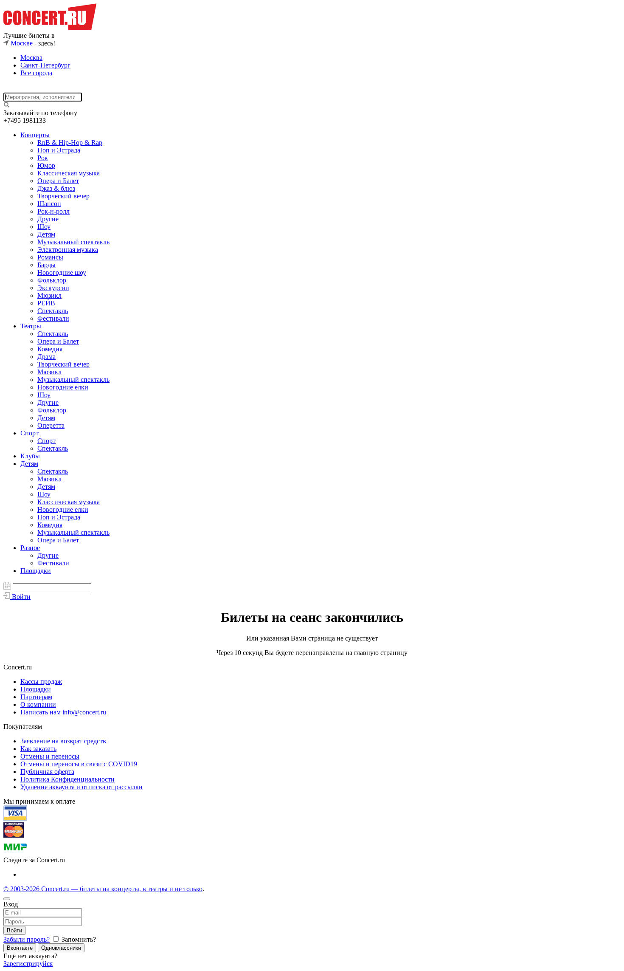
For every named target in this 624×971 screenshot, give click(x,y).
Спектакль (52, 310)
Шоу (44, 226)
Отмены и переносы (49, 756)
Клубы (30, 456)
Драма (46, 356)
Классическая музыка (68, 173)
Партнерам (36, 696)
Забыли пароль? (26, 939)
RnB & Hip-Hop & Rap (69, 142)
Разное (30, 547)
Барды (46, 264)
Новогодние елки (62, 387)
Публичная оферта (47, 771)
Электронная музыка (67, 249)
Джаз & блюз (56, 188)
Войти (14, 930)
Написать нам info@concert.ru (63, 712)
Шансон (49, 203)
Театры (30, 326)
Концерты (35, 134)
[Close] (6, 899)
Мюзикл (49, 295)
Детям (46, 234)
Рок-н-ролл (53, 211)
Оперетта (51, 425)
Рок (42, 157)
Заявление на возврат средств (63, 741)
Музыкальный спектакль (73, 242)
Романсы (50, 257)
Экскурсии (53, 287)
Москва (31, 57)
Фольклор (51, 280)
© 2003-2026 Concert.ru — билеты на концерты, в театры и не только (102, 888)
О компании (38, 704)
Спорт (29, 433)
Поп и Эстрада (58, 150)
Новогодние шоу (61, 272)
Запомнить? (78, 939)
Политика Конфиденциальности (67, 779)
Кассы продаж (41, 681)
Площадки (35, 570)
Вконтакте (20, 948)
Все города (36, 72)
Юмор (46, 165)
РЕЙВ (46, 303)
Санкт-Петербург (45, 65)
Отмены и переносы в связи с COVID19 (78, 764)
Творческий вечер (63, 196)
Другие (48, 219)
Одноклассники (61, 948)
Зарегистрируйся (28, 963)
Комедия (49, 349)
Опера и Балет (58, 180)
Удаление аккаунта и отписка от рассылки (81, 786)
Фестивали (53, 318)
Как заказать (38, 748)
